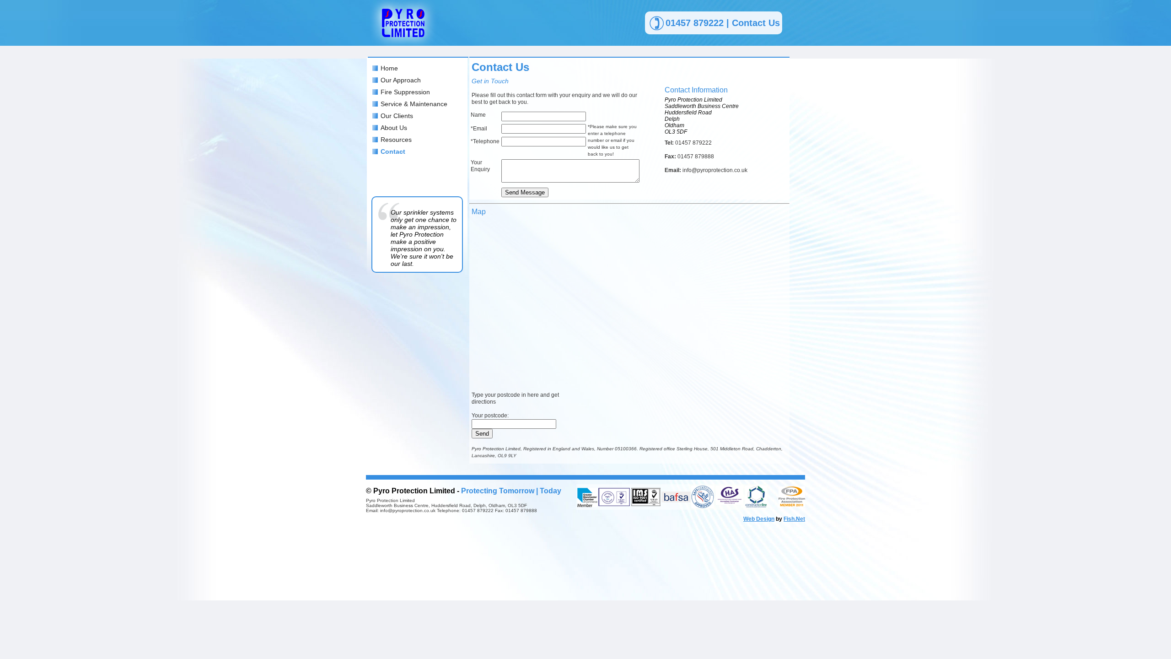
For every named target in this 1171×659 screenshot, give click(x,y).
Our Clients (397, 115)
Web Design (758, 519)
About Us (394, 127)
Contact (393, 151)
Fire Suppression (405, 92)
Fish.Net (794, 519)
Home (389, 68)
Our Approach (401, 80)
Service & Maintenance (414, 104)
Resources (396, 139)
